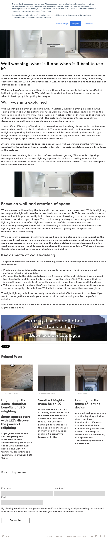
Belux (59, 536)
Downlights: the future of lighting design (87, 404)
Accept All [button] (75, 23)
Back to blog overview (13, 472)
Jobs (49, 536)
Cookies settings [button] (62, 23)
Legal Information (76, 536)
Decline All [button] (89, 23)
